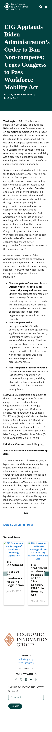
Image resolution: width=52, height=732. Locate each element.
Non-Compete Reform (18, 524)
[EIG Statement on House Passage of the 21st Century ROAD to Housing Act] (38, 543)
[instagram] (26, 679)
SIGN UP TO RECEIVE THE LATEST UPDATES (26, 689)
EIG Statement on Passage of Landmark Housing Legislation (15, 573)
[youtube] (31, 679)
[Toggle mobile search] (40, 6)
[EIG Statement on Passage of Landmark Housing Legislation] (14, 543)
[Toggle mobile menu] (46, 6)
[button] (5, 574)
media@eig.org (26, 662)
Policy (8, 94)
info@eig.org (26, 659)
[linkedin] (36, 679)
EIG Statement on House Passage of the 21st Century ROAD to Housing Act (39, 580)
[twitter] (21, 679)
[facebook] (16, 679)
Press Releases (23, 94)
